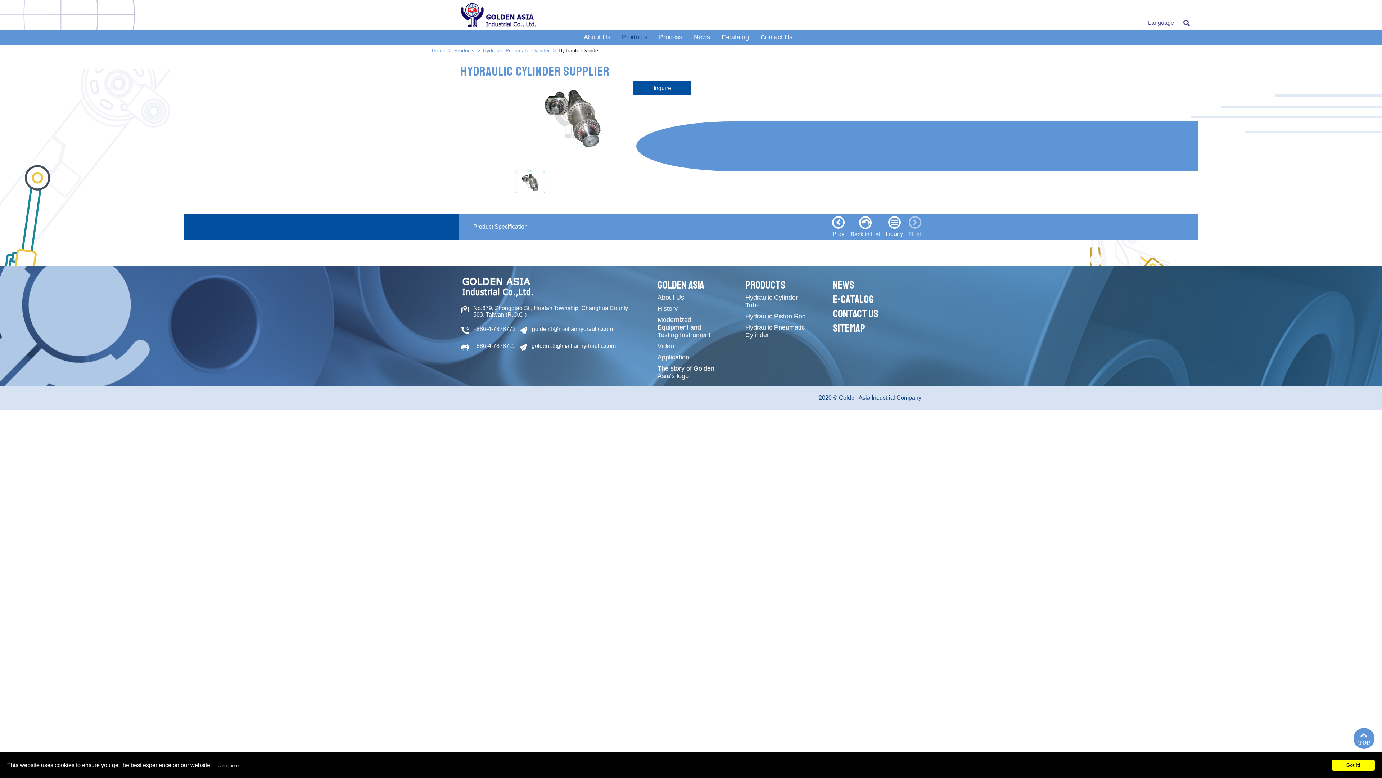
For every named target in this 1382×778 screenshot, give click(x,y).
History (668, 308)
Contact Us (776, 37)
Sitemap (849, 328)
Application (673, 357)
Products (634, 37)
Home (439, 50)
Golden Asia (681, 285)
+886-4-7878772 (494, 329)
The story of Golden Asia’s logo (686, 372)
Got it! (1353, 765)
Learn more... (229, 765)
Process (670, 37)
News (702, 37)
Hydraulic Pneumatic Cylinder (516, 50)
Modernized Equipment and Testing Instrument (684, 327)
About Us (597, 37)
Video (666, 346)
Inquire (662, 88)
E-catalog (735, 37)
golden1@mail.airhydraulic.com (572, 329)
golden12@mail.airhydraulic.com (574, 346)
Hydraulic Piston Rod (775, 316)
